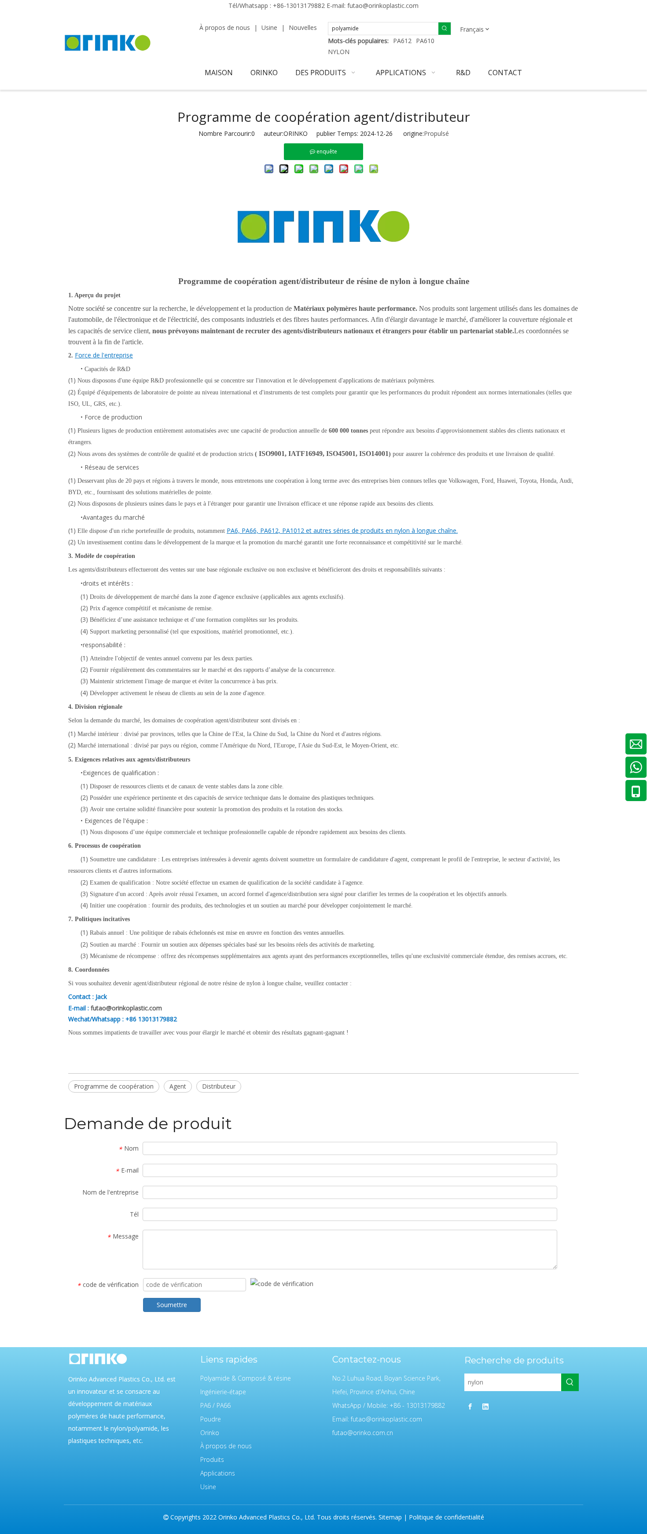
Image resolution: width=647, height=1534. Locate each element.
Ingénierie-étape (223, 1392)
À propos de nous (224, 27)
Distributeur (218, 1086)
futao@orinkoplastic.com (383, 5)
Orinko (209, 1432)
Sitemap (390, 1517)
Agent (177, 1086)
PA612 (402, 40)
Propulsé (436, 133)
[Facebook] (470, 1406)
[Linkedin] (485, 1406)
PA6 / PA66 (215, 1405)
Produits (212, 1459)
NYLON (338, 51)
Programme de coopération (114, 1086)
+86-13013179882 (299, 5)
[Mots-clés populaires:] (444, 28)
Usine (269, 27)
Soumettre (172, 1305)
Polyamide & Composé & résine (245, 1378)
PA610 (425, 40)
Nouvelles (303, 27)
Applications (217, 1473)
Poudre (210, 1419)
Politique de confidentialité (446, 1517)
